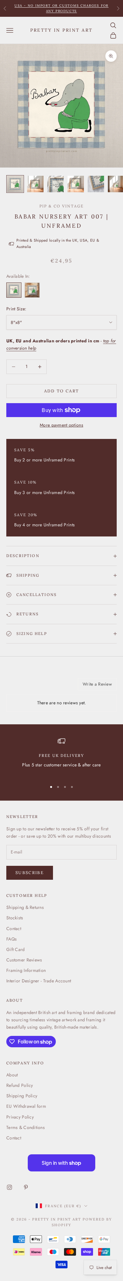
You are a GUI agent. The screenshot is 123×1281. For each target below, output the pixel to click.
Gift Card (15, 949)
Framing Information (26, 970)
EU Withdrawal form (26, 1106)
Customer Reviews (24, 960)
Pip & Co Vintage (61, 206)
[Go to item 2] (35, 184)
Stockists (14, 918)
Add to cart (61, 391)
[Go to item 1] (15, 184)
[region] (61, 756)
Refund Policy (19, 1085)
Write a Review (97, 684)
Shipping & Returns (25, 907)
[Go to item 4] (76, 184)
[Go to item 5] (96, 184)
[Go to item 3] (55, 184)
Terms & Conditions (25, 1127)
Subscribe (29, 872)
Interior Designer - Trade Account (38, 981)
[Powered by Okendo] (22, 686)
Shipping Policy (21, 1096)
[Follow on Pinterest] (26, 1187)
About (12, 1075)
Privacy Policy (20, 1117)
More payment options (61, 425)
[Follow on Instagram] (9, 1187)
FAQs (11, 939)
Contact (13, 928)
